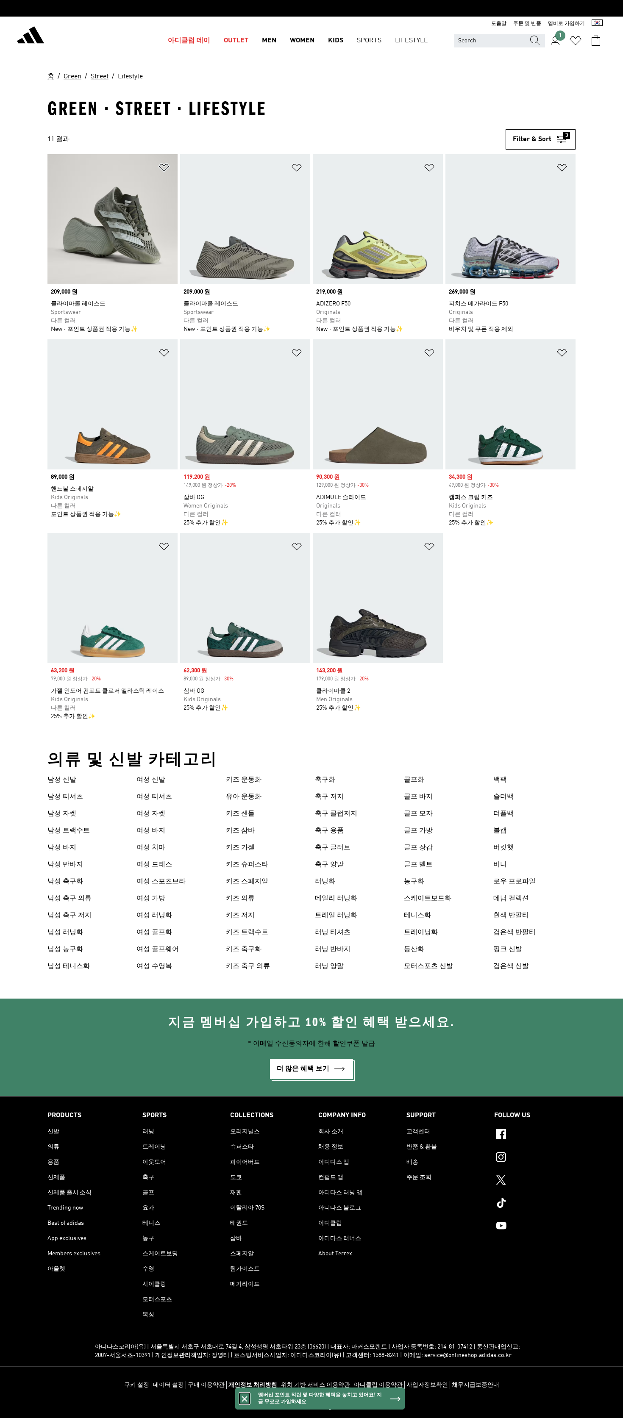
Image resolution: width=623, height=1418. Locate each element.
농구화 (414, 881)
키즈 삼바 (240, 830)
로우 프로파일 (514, 881)
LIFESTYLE (411, 40)
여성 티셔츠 (154, 797)
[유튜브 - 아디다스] (535, 1226)
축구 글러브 (332, 847)
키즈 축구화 (243, 949)
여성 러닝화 (154, 915)
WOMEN (302, 40)
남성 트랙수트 (68, 830)
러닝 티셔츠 (332, 932)
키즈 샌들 (240, 813)
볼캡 (500, 830)
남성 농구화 (65, 949)
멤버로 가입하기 (566, 23)
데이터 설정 (168, 1385)
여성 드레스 (154, 864)
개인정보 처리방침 (252, 1385)
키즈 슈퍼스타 (247, 864)
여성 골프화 (154, 932)
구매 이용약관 (206, 1385)
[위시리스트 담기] (164, 169)
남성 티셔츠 (65, 797)
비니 (500, 864)
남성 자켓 (61, 813)
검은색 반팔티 (514, 932)
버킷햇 (503, 847)
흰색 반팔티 (511, 915)
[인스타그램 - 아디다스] (535, 1158)
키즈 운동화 (243, 780)
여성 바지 (150, 830)
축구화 (325, 780)
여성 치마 (150, 847)
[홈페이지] (30, 36)
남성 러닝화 (65, 932)
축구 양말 (329, 864)
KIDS (335, 40)
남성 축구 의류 (69, 898)
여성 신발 (150, 780)
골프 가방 (418, 830)
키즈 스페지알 (247, 881)
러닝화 (325, 881)
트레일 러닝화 (336, 915)
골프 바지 (418, 797)
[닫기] (244, 1398)
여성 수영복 (154, 966)
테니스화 (417, 915)
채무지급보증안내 (475, 1385)
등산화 (414, 949)
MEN (269, 40)
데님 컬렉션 (511, 898)
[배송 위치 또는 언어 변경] (597, 24)
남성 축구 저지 (69, 915)
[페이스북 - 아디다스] (535, 1135)
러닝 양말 (329, 966)
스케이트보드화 (427, 898)
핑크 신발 (507, 949)
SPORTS (369, 40)
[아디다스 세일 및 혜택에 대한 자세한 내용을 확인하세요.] (311, 8)
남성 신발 (61, 780)
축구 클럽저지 (336, 813)
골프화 (414, 780)
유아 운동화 (243, 797)
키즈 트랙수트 (247, 932)
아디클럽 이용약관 (378, 1385)
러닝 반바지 (332, 949)
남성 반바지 (65, 864)
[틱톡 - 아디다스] (535, 1204)
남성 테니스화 (68, 966)
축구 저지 (329, 797)
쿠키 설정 (136, 1385)
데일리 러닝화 (336, 898)
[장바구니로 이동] (596, 41)
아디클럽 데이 (189, 40)
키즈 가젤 (240, 847)
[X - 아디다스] (535, 1181)
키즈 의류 (240, 898)
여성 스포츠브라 (161, 881)
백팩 (500, 780)
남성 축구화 (65, 881)
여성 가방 (150, 898)
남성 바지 (61, 847)
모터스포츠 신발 (428, 966)
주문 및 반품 (527, 23)
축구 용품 (329, 830)
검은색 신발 (511, 966)
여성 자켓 (150, 813)
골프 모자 (418, 813)
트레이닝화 (421, 932)
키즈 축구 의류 (248, 966)
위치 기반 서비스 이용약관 (315, 1385)
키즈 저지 (240, 915)
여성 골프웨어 (157, 949)
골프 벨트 (418, 864)
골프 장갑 (418, 847)
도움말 (498, 23)
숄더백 (503, 797)
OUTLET (236, 40)
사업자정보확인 (427, 1385)
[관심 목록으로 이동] (575, 41)
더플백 (503, 813)
